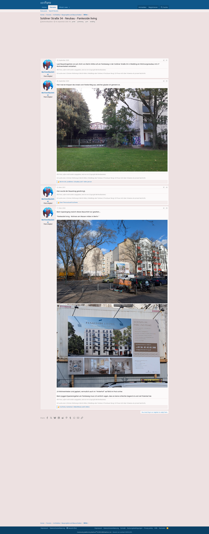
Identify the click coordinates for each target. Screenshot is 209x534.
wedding (92, 22)
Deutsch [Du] (72, 528)
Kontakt (123, 528)
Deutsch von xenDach (122, 532)
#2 (167, 81)
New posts (43, 11)
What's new (63, 7)
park (86, 22)
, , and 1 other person (76, 182)
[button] (69, 7)
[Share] (163, 60)
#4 (167, 208)
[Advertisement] (104, 41)
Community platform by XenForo (94, 532)
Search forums (53, 11)
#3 (167, 187)
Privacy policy (148, 528)
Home (44, 7)
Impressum (44, 528)
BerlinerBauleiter (47, 22)
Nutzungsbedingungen (134, 528)
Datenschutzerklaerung (57, 528)
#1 (167, 60)
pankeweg (80, 22)
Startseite (162, 528)
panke (73, 22)
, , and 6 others (75, 407)
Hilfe (155, 528)
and (69, 202)
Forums (53, 7)
